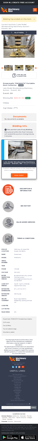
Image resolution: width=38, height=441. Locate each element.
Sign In (6, 3)
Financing (17, 382)
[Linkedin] (13, 367)
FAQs (17, 394)
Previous (2, 68)
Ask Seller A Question (21, 75)
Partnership (17, 379)
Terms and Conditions (18, 400)
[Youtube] (22, 367)
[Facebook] (16, 367)
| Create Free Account (23, 3)
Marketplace (17, 390)
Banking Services (17, 381)
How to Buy (17, 377)
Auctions (17, 389)
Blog (17, 397)
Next (36, 68)
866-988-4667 (18, 364)
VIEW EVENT (19, 175)
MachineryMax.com (18, 363)
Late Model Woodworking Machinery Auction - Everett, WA (16, 26)
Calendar (17, 392)
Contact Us (17, 384)
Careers (17, 395)
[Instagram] (19, 367)
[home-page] (10, 9)
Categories (17, 387)
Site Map (17, 398)
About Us (17, 385)
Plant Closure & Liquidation (17, 376)
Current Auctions (9, 24)
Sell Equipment (17, 374)
